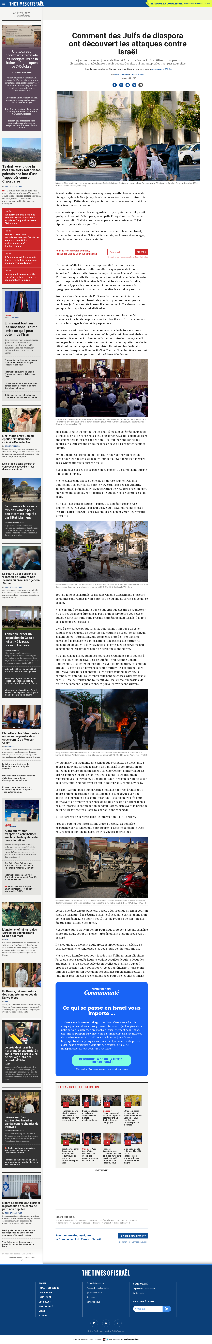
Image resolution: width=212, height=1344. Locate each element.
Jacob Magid (10, 746)
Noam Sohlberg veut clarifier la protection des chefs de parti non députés (21, 1206)
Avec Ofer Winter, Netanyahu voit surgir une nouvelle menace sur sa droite (90, 1155)
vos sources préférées (161, 69)
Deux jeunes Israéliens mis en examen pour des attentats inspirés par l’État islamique (21, 512)
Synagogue (122, 1220)
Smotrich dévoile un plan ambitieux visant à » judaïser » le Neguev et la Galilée (20, 888)
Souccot (133, 1220)
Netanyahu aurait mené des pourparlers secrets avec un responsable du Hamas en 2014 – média (21, 124)
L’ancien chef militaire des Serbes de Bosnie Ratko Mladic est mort (19, 933)
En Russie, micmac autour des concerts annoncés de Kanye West (19, 994)
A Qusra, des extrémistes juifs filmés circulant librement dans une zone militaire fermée (21, 260)
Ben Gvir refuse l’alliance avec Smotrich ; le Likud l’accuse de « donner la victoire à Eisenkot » (19, 865)
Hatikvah (97, 1223)
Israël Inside (45, 1297)
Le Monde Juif (45, 1292)
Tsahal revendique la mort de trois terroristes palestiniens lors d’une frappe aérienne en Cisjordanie (21, 173)
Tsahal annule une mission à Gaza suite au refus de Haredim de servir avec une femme (70, 1115)
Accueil (42, 1283)
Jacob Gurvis (137, 74)
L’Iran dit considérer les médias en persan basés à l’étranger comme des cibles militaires (21, 385)
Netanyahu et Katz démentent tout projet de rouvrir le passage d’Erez (21, 670)
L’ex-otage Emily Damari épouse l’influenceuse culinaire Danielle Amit (18, 439)
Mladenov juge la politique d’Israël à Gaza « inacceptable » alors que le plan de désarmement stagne (132, 1156)
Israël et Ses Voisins (66, 1220)
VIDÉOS (42, 1311)
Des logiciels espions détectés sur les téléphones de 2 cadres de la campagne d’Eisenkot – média (18, 1232)
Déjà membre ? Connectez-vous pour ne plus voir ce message (102, 1069)
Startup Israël (46, 1306)
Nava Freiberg (13, 317)
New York (76, 1223)
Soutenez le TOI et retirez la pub (197, 3)
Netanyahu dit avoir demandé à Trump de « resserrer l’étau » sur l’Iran (20, 374)
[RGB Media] (108, 1339)
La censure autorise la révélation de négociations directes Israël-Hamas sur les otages (22, 100)
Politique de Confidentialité (98, 1288)
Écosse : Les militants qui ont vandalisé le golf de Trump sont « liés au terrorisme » (17, 789)
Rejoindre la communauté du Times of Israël (101, 1060)
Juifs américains (107, 1220)
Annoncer (91, 1297)
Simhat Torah (63, 1223)
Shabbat (107, 1223)
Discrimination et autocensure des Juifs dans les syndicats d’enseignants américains (18, 778)
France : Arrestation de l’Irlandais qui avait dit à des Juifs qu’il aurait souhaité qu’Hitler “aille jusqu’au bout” (112, 1156)
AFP (6, 940)
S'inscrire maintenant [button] (133, 1236)
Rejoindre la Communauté (166, 3)
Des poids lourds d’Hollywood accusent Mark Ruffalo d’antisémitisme (90, 1115)
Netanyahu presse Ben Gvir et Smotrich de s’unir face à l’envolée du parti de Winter (21, 877)
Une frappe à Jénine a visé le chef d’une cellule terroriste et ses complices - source (20, 277)
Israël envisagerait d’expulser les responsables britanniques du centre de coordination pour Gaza (70, 1156)
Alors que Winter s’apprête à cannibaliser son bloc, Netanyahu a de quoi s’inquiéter (21, 835)
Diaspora (93, 1220)
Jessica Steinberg (12, 446)
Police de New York (122, 1223)
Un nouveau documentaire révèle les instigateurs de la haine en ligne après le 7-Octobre (21, 59)
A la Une (43, 1315)
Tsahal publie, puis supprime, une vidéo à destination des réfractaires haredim (20, 1150)
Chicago (86, 1223)
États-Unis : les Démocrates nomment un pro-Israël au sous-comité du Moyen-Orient (20, 738)
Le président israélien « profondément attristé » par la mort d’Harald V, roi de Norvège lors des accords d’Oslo (21, 1054)
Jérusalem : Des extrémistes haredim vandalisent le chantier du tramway (22, 1122)
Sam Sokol (11, 827)
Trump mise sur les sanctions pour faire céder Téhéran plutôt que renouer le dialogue (21, 362)
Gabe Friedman (121, 74)
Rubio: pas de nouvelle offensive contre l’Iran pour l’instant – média (21, 396)
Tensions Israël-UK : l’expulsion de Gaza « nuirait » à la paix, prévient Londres (19, 639)
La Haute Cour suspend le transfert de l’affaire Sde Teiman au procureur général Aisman (21, 578)
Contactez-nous (93, 1302)
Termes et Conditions (95, 1283)
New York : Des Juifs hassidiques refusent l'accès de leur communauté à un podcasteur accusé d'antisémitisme (22, 240)
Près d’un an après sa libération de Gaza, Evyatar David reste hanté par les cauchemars (21, 111)
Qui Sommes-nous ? (95, 1292)
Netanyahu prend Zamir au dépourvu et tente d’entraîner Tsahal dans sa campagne (112, 1117)
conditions (136, 257)
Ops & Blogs (45, 1302)
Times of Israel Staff (23, 72)
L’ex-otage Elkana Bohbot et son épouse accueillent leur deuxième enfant (18, 466)
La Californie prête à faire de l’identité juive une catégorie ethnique (15, 766)
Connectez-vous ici (139, 1242)
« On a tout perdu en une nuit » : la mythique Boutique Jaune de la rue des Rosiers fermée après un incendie (132, 1118)
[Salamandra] (131, 1339)
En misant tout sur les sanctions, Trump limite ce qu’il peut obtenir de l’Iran (21, 329)
